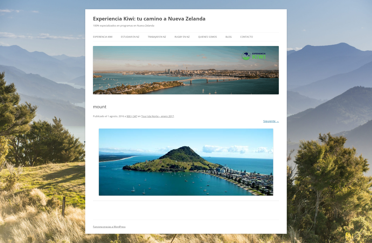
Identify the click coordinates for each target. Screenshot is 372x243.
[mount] (186, 162)
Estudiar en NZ (130, 36)
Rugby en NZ (182, 36)
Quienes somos (207, 36)
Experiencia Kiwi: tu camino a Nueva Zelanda (149, 18)
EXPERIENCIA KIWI (102, 36)
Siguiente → (271, 121)
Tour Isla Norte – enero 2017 (157, 116)
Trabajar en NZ (157, 36)
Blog (229, 36)
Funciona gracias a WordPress (109, 226)
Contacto (246, 36)
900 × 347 (132, 116)
